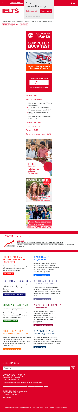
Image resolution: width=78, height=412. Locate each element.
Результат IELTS (32, 130)
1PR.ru (17, 394)
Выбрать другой (31, 11)
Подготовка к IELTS (33, 126)
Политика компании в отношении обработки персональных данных (25, 386)
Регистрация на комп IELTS (46, 21)
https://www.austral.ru (10, 320)
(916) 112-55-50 (15, 377)
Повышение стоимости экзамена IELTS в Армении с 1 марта (40, 243)
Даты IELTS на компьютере (38, 107)
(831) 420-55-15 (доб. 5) (15, 376)
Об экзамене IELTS (19, 21)
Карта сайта (7, 397)
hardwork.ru (17, 392)
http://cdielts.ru (8, 273)
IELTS (10, 10)
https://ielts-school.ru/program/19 (14, 294)
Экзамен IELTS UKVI (33, 122)
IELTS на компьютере (31, 21)
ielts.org (17, 407)
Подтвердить (46, 11)
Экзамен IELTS (31, 95)
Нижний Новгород (17, 3)
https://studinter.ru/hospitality (43, 325)
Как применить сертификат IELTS (38, 134)
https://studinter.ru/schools (12, 349)
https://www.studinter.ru (41, 275)
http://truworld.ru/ (39, 347)
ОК (73, 368)
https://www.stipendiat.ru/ (42, 299)
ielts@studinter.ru (13, 379)
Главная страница (7, 21)
